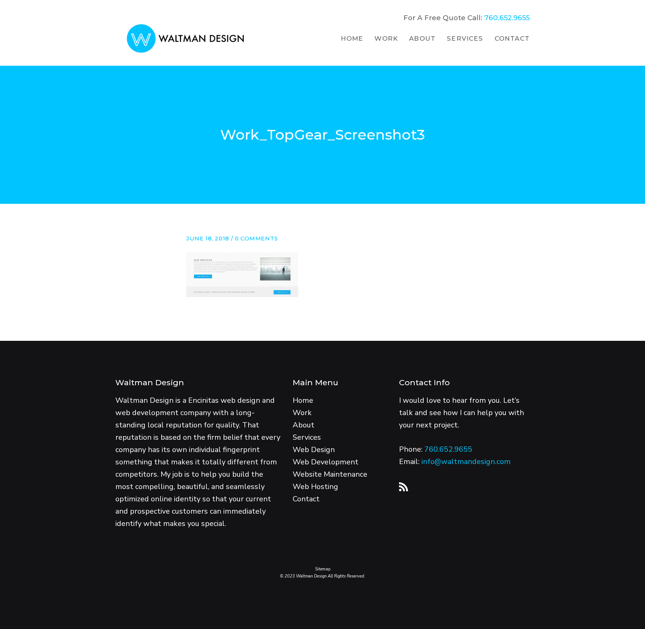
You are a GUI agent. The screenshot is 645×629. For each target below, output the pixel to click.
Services (307, 437)
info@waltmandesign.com (466, 462)
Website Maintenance (330, 474)
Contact (306, 499)
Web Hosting (315, 487)
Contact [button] (512, 38)
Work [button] (386, 38)
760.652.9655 (506, 17)
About (303, 425)
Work (302, 413)
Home (303, 400)
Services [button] (465, 38)
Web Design (314, 450)
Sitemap (322, 569)
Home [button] (352, 38)
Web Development (325, 462)
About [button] (422, 38)
